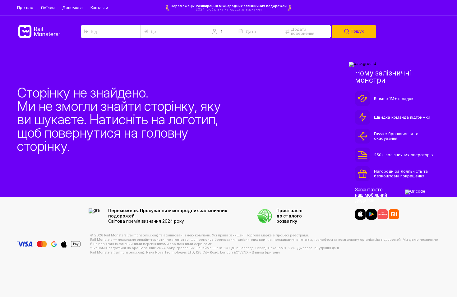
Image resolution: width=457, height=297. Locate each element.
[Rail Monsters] (49, 31)
